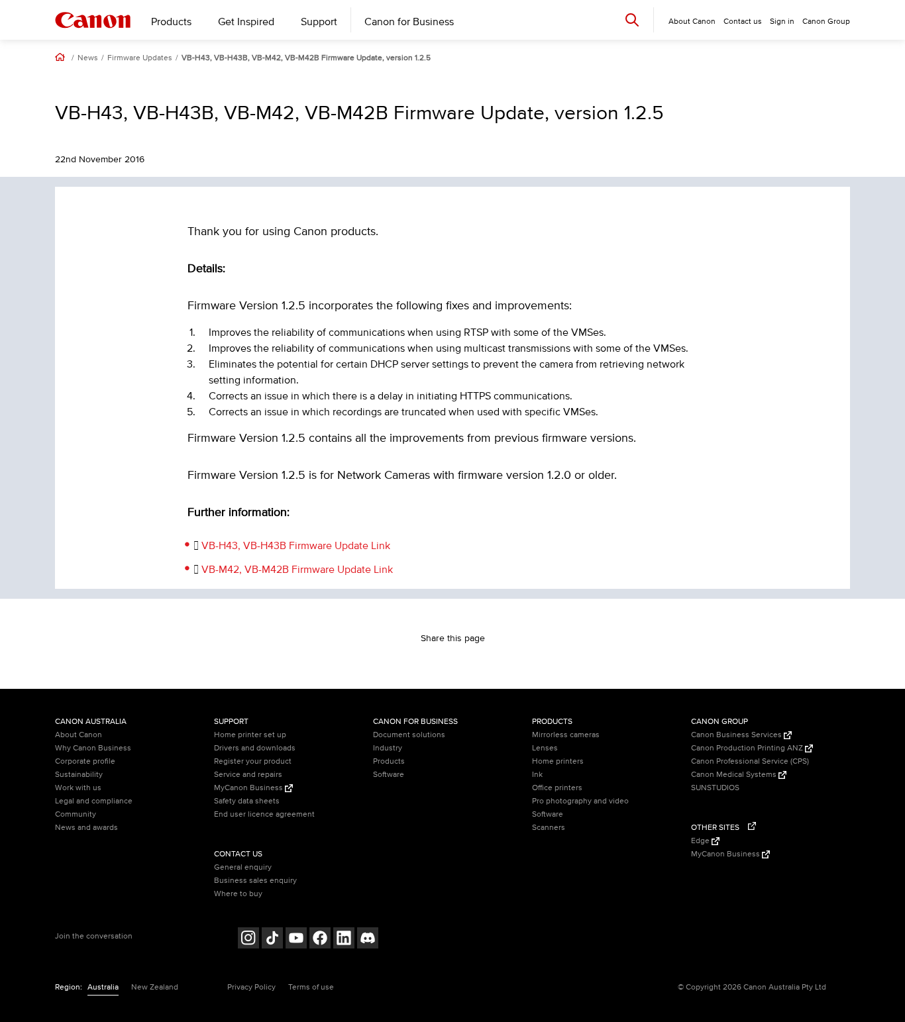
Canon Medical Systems (734, 775)
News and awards (86, 828)
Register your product (253, 761)
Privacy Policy (251, 987)
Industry (387, 748)
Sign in (782, 21)
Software (388, 775)
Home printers (558, 761)
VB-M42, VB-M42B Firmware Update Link (297, 569)
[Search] (632, 20)
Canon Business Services (737, 735)
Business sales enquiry (255, 881)
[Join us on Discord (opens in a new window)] (367, 939)
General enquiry (243, 867)
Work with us (78, 788)
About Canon (78, 735)
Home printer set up (250, 735)
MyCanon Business (249, 788)
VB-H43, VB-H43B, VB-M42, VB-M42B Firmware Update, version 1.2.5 (306, 58)
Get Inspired (246, 21)
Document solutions (409, 735)
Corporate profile (85, 761)
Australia (103, 987)
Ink (537, 775)
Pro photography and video (580, 801)
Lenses (545, 748)
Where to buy (238, 894)
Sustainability (79, 775)
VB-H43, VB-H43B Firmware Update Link (295, 545)
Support (319, 21)
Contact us (742, 21)
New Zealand (154, 987)
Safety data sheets (247, 801)
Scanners (548, 828)
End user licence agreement (264, 814)
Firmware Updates (139, 58)
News (88, 58)
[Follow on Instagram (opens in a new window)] (248, 939)
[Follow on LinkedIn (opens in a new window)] (343, 939)
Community (75, 814)
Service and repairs (248, 775)
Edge (701, 841)
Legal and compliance (94, 801)
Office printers (557, 788)
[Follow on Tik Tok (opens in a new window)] (272, 939)
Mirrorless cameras (566, 735)
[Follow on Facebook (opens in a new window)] (320, 939)
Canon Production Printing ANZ (748, 748)
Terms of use (311, 987)
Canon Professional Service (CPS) (750, 761)
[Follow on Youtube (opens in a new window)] (296, 939)
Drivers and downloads (254, 748)
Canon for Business (409, 21)
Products (171, 21)
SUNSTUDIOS (715, 788)
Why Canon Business (93, 748)
